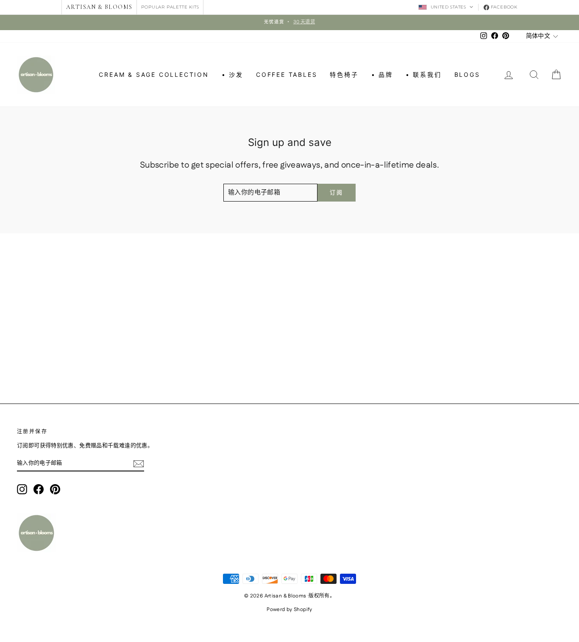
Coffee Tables (286, 74)
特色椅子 (344, 74)
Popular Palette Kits (170, 7)
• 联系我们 (424, 74)
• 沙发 (232, 74)
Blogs (467, 74)
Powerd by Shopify (289, 609)
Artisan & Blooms (99, 7)
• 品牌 (382, 74)
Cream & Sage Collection (154, 74)
